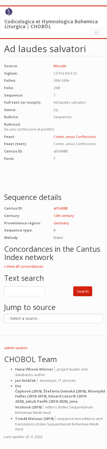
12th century (64, 215)
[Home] (8, 11)
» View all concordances (24, 266)
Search (83, 291)
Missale (60, 65)
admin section (15, 347)
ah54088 (60, 208)
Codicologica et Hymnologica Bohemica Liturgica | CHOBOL (51, 22)
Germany (61, 223)
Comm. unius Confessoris (75, 136)
